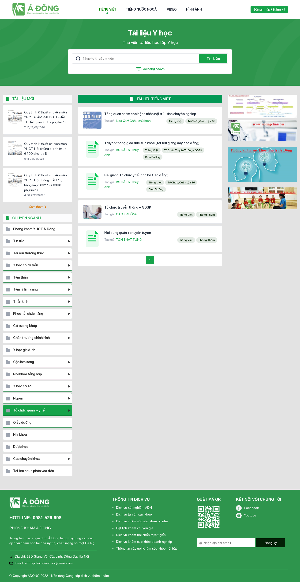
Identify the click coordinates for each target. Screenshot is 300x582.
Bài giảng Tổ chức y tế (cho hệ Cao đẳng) (136, 175)
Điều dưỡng (152, 157)
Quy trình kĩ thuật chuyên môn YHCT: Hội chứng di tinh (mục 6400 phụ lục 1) (45, 148)
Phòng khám (207, 214)
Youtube (250, 515)
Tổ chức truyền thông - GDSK (183, 150)
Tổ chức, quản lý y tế (201, 121)
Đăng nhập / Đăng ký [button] (269, 9)
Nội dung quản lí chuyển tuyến (127, 233)
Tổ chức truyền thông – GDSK (127, 207)
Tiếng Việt (107, 9)
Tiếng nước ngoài (142, 9)
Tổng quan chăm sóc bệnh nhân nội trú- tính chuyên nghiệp (150, 114)
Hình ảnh (194, 9)
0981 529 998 (47, 517)
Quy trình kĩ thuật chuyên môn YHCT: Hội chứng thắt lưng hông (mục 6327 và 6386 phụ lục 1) (45, 182)
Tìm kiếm (213, 58)
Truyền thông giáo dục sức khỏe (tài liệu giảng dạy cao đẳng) (151, 143)
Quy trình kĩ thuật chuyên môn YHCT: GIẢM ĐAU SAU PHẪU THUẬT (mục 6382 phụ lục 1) (45, 117)
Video (172, 9)
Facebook (251, 508)
